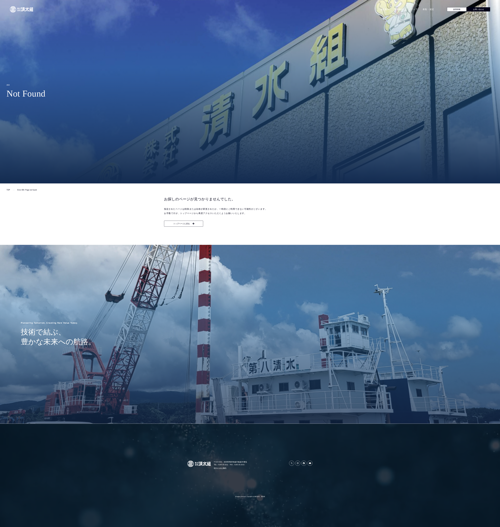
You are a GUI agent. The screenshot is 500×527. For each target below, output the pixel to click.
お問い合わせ (478, 9)
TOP (8, 190)
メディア (413, 9)
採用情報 (456, 9)
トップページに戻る (181, 224)
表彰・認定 (428, 9)
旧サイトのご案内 (220, 468)
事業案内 (399, 9)
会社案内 (384, 9)
